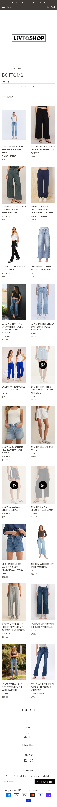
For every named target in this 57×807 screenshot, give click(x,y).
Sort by (5, 81)
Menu (8, 7)
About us (28, 737)
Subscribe (45, 782)
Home (5, 69)
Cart (52, 7)
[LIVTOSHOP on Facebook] (25, 761)
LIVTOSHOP (27, 790)
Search (28, 733)
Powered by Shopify (43, 790)
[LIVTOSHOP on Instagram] (31, 761)
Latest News (28, 745)
